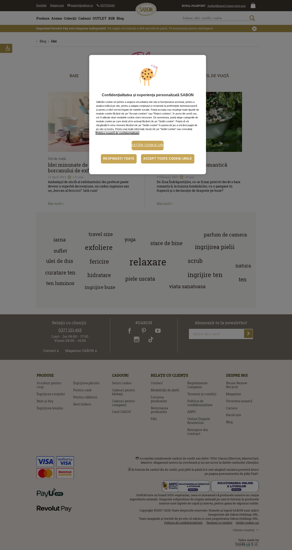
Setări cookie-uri (148, 145)
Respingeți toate (118, 158)
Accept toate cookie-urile (167, 158)
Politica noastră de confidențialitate (117, 133)
